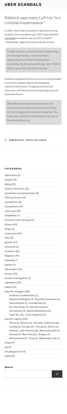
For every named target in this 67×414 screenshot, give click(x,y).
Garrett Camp (37, 307)
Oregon (42, 334)
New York (27, 334)
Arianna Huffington (19, 299)
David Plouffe (16, 303)
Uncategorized (13, 351)
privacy (9, 273)
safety (8, 287)
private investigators (16, 278)
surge (8, 342)
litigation (9, 255)
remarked (10, 38)
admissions (16, 140)
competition (11, 202)
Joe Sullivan (15, 310)
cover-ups (10, 211)
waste (8, 356)
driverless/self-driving (17, 220)
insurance (10, 246)
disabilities (11, 215)
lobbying (9, 260)
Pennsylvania (16, 338)
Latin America (27, 330)
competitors (11, 206)
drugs (8, 229)
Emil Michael (36, 303)
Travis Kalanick (36, 140)
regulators (10, 282)
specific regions (13, 319)
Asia (36, 322)
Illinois (51, 326)
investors (10, 251)
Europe (26, 326)
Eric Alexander (17, 307)
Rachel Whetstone (37, 310)
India (12, 330)
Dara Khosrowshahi (46, 299)
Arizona (24, 322)
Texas (32, 338)
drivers (8, 224)
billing (8, 184)
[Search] (57, 374)
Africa (12, 322)
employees (11, 233)
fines (7, 237)
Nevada (13, 334)
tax (6, 347)
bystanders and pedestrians (20, 193)
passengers (11, 269)
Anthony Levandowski (21, 295)
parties (8, 264)
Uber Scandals (23, 4)
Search (9, 367)
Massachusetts (47, 330)
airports (9, 179)
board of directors (14, 188)
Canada (13, 326)
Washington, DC (48, 338)
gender (9, 242)
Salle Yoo (14, 314)
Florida (39, 326)
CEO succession (13, 197)
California (49, 322)
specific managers (15, 291)
